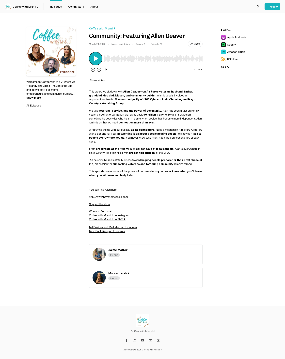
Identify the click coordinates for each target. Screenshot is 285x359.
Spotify (231, 44)
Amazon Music (236, 51)
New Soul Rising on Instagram (107, 231)
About (94, 6)
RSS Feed (233, 59)
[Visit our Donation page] (158, 340)
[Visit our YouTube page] (142, 340)
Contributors (76, 6)
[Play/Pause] (95, 58)
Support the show (99, 204)
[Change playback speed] (106, 69)
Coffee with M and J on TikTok (107, 219)
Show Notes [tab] (97, 80)
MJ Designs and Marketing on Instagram (113, 227)
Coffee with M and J (25, 6)
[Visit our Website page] (150, 340)
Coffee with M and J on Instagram (109, 215)
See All (225, 66)
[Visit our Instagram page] (134, 340)
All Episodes (33, 105)
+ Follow (272, 6)
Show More (33, 97)
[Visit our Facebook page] (126, 340)
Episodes (56, 6)
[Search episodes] (258, 7)
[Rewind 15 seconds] (93, 69)
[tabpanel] (146, 167)
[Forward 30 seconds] (99, 69)
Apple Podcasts (236, 37)
